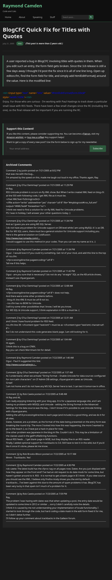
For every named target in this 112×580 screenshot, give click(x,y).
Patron (86, 133)
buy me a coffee (35, 137)
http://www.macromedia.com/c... (23, 238)
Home (8, 17)
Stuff (52, 17)
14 (18, 493)
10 (18, 372)
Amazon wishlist (15, 137)
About (22, 17)
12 (18, 454)
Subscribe (98, 148)
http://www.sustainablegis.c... (21, 364)
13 (18, 465)
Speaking (37, 17)
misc (20, 43)
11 (18, 394)
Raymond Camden (22, 6)
